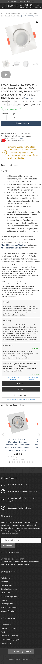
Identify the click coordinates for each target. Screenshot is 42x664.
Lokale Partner (7, 592)
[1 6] (22, 462)
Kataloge (4, 581)
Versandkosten (29, 98)
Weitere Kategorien (31, 16)
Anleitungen (6, 578)
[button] (37, 22)
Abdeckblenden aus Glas (11, 247)
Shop (8, 13)
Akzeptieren (21, 383)
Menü (3, 7)
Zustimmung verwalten (22, 651)
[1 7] (24, 462)
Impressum (31, 399)
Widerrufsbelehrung (9, 635)
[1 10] (32, 462)
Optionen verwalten (21, 395)
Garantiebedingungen (10, 639)
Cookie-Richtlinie (12, 399)
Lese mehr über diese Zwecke (31, 378)
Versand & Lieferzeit (9, 607)
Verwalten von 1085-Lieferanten (13, 378)
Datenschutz (23, 399)
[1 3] (15, 462)
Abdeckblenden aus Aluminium (14, 245)
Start (3, 13)
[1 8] (27, 462)
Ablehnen (21, 389)
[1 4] (17, 462)
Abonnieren (8, 545)
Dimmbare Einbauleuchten (11, 16)
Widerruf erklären (8, 611)
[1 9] (29, 462)
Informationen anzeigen (23, 136)
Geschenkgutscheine (10, 589)
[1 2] (12, 462)
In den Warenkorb (21, 123)
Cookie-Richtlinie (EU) (10, 628)
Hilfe (26, 7)
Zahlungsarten (7, 603)
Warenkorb (37, 5)
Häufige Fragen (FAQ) (10, 596)
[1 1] (10, 462)
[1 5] (19, 462)
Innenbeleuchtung (17, 13)
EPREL (21, 138)
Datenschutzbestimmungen (9, 533)
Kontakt (4, 600)
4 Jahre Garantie (12, 109)
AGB (3, 632)
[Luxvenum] (12, 6)
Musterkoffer (6, 585)
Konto (31, 7)
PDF (16, 138)
